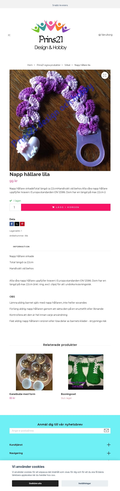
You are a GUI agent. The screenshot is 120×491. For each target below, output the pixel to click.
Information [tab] (21, 247)
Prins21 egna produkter (48, 65)
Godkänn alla (35, 483)
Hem (30, 65)
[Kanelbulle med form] (34, 372)
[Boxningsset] (85, 372)
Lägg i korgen (67, 207)
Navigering (16, 453)
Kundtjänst (16, 444)
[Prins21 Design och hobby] (55, 35)
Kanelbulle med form (22, 394)
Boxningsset (68, 394)
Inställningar (85, 483)
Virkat (67, 65)
